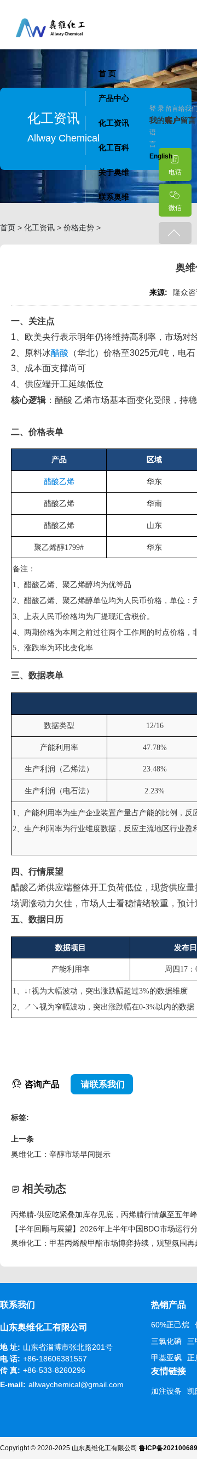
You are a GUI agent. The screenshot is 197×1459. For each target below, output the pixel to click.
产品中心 (114, 98)
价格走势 (78, 227)
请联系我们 (102, 1084)
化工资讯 (114, 122)
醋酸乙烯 (59, 482)
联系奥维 (114, 196)
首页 (7, 227)
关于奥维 (114, 172)
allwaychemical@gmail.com (76, 1384)
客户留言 (173, 120)
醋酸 (59, 352)
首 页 (107, 73)
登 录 (156, 108)
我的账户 (157, 120)
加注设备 (166, 1391)
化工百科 (114, 147)
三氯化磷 (166, 1341)
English (160, 156)
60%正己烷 (170, 1324)
